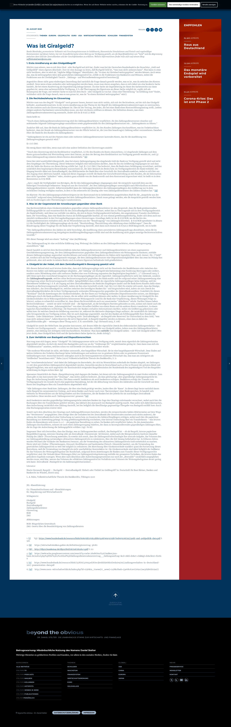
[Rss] (176, 680)
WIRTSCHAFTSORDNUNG (77, 678)
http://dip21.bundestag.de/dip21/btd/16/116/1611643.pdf (61, 549)
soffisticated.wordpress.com (39, 59)
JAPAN (121, 678)
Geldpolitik (64, 35)
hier (115, 655)
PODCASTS (25, 674)
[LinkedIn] (186, 680)
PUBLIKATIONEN (27, 694)
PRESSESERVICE (176, 667)
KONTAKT (174, 674)
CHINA (121, 670)
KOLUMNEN (25, 682)
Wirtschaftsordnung (95, 35)
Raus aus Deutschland (194, 46)
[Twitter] (171, 680)
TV (21, 670)
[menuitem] (66, 712)
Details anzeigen (209, 5)
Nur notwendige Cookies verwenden (183, 5)
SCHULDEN (72, 667)
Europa (52, 35)
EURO (69, 682)
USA (80, 35)
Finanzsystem (126, 35)
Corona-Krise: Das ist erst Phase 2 (198, 100)
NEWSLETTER (175, 670)
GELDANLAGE (73, 686)
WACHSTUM (72, 670)
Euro (74, 35)
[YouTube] (181, 680)
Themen (43, 35)
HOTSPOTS (24, 686)
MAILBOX (24, 678)
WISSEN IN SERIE (27, 690)
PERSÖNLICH (25, 698)
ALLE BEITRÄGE (22, 667)
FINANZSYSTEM (73, 674)
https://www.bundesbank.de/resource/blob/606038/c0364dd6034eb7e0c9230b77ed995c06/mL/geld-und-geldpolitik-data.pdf (99, 538)
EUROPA (122, 674)
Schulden (112, 35)
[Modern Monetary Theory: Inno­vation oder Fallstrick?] (2, 363)
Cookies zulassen (158, 5)
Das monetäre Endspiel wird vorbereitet (195, 73)
